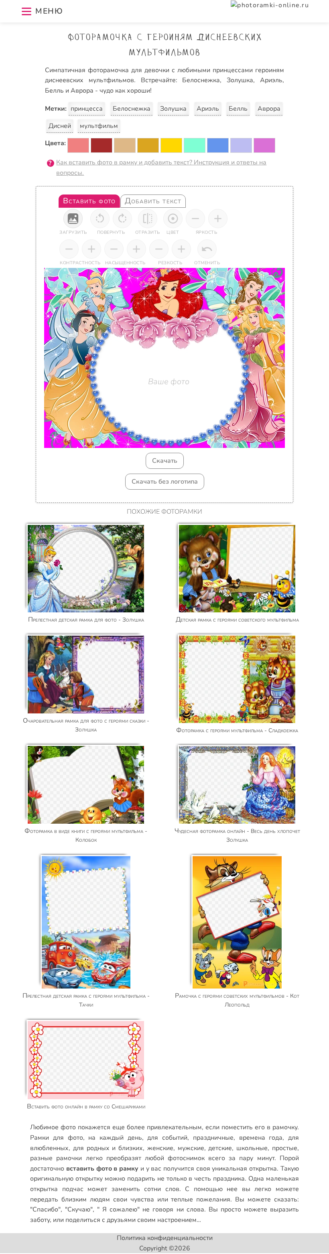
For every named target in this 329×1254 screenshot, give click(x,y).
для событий (167, 1137)
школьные (252, 1148)
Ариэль (208, 108)
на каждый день (115, 1137)
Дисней (60, 126)
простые (284, 1148)
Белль (238, 108)
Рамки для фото (56, 1137)
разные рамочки (56, 1158)
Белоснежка (131, 108)
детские (220, 1148)
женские (160, 1148)
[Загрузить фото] (73, 218)
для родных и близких (108, 1148)
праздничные (213, 1137)
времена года (261, 1137)
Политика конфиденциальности (165, 1238)
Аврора (269, 108)
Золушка (173, 108)
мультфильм (99, 126)
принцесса (87, 108)
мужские (191, 1148)
